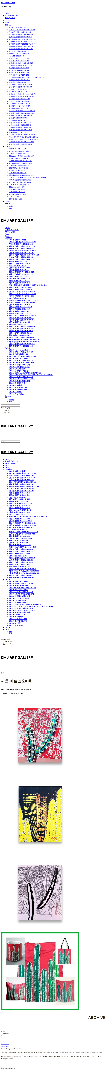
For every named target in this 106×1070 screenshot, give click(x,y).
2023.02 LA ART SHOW (17, 170)
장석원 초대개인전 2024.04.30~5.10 (21, 113)
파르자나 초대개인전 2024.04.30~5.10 (22, 111)
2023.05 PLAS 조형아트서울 (18, 168)
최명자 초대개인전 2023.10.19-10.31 (21, 123)
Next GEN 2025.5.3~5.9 (17, 56)
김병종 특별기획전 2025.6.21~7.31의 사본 (23, 44)
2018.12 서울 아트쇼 (15, 199)
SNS (10, 208)
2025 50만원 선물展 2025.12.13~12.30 (22, 30)
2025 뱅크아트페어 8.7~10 (18, 154)
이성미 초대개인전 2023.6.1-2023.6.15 (22, 134)
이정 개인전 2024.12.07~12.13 (19, 75)
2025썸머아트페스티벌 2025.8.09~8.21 (22, 39)
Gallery (11, 206)
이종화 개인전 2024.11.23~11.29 (19, 80)
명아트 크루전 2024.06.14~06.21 (20, 101)
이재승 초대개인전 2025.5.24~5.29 (21, 49)
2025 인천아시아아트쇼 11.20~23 (20, 151)
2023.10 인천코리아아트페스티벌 (20, 161)
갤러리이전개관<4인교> (17, 120)
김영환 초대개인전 (11, 15)
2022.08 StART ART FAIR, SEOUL (20, 182)
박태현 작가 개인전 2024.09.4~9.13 (21, 89)
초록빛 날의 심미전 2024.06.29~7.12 (21, 96)
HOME (7, 13)
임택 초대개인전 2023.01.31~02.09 (20, 144)
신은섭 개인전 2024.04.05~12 (19, 118)
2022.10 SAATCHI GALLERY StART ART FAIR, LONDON (27, 177)
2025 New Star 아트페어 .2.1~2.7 (20, 70)
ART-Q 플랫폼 (10, 18)
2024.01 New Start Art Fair (18, 158)
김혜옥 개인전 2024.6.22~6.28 (19, 99)
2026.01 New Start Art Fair (18, 149)
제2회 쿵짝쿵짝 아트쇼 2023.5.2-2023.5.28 (23, 137)
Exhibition (8, 25)
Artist (7, 22)
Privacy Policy (5, 1046)
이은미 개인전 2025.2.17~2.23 (19, 68)
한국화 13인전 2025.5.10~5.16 (19, 53)
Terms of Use (5, 1044)
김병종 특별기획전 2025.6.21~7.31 (20, 42)
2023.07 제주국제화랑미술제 (19, 165)
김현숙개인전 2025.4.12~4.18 (19, 58)
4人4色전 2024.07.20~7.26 (18, 92)
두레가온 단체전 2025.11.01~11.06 (20, 32)
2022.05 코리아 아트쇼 (17, 189)
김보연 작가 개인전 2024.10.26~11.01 (21, 84)
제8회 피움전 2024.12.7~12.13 (19, 73)
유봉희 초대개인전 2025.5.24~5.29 (21, 46)
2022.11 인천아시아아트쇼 (17, 173)
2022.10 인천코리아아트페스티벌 (20, 180)
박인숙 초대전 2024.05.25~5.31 (20, 108)
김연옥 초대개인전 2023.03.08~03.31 (21, 142)
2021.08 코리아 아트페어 (17, 194)
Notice (7, 20)
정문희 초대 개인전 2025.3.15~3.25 (21, 63)
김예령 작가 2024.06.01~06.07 (19, 106)
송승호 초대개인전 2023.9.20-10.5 (20, 125)
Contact (8, 201)
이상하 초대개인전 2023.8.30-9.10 (20, 127)
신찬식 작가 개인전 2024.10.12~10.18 (21, 87)
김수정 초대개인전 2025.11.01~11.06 (21, 34)
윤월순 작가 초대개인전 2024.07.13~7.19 (23, 94)
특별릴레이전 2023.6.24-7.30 (19, 132)
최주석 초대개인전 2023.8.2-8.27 (20, 130)
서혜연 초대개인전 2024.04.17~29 (20, 115)
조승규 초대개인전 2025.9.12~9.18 (20, 37)
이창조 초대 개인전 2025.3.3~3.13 (20, 65)
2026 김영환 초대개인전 (17, 27)
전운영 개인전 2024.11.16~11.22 (19, 82)
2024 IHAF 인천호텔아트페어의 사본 (21, 156)
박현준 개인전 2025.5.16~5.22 (19, 51)
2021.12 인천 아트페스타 (17, 192)
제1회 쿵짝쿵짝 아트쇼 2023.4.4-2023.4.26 (23, 139)
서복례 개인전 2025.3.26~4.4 (19, 61)
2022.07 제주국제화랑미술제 (19, 185)
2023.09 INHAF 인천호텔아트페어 (20, 163)
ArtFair (7, 146)
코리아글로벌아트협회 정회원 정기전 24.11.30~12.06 (26, 77)
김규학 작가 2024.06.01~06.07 (19, 104)
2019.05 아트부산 (15, 196)
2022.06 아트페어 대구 (17, 187)
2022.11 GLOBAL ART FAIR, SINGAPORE (22, 175)
